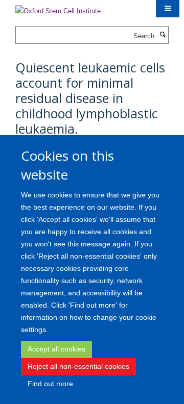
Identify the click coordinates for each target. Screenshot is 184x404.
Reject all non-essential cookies (78, 366)
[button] (167, 8)
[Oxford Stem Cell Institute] (58, 8)
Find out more (50, 384)
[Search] (162, 35)
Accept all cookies (56, 349)
